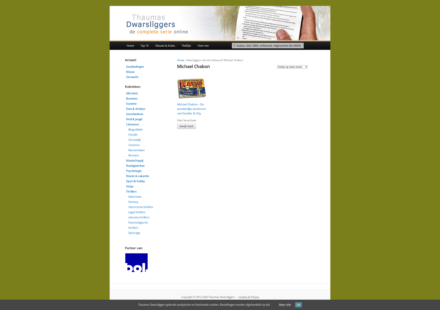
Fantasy (133, 202)
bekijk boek (187, 126)
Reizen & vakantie (137, 176)
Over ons (203, 45)
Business (132, 98)
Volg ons (322, 45)
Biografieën (135, 129)
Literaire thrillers (139, 217)
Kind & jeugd (134, 119)
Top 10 (145, 45)
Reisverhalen (136, 150)
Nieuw (130, 72)
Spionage (134, 233)
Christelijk (134, 140)
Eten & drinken (135, 109)
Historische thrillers (140, 207)
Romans (133, 155)
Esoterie (131, 104)
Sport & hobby (135, 181)
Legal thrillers (137, 212)
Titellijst (186, 45)
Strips (130, 186)
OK (298, 305)
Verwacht (132, 77)
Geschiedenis (134, 114)
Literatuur (132, 124)
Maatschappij (134, 160)
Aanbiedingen (135, 67)
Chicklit (133, 135)
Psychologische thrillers (138, 225)
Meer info (285, 304)
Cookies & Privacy (248, 297)
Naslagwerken (135, 166)
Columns (134, 145)
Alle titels (132, 93)
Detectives (135, 197)
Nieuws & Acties (165, 45)
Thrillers (131, 191)
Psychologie (133, 171)
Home (130, 45)
